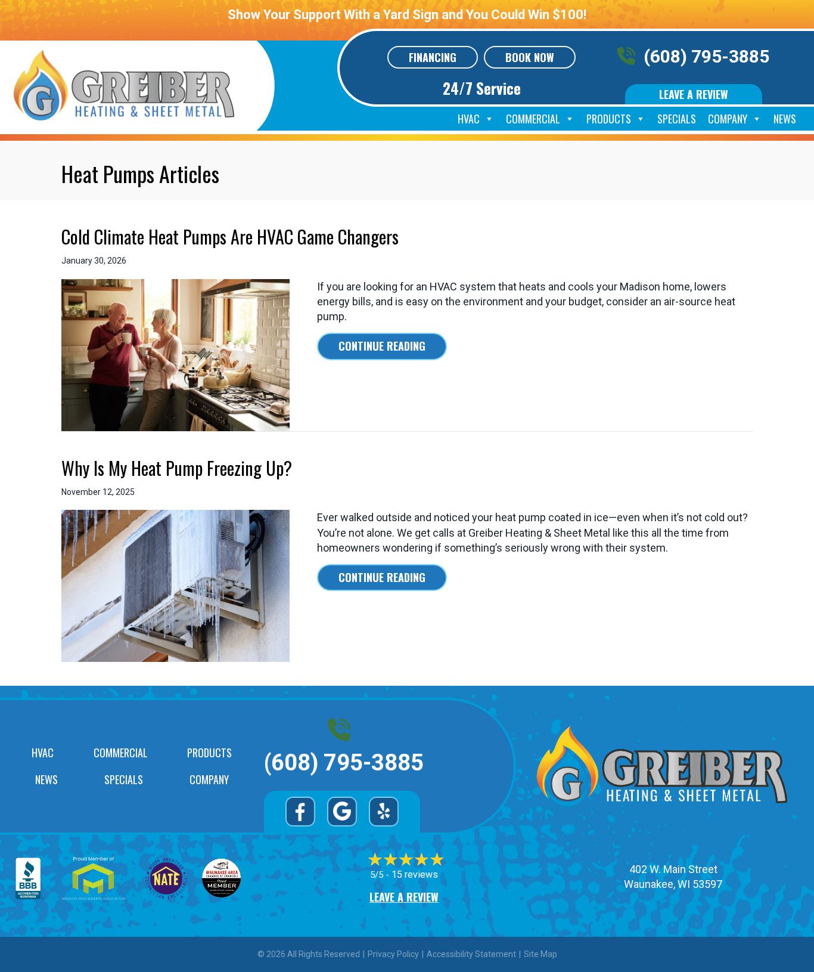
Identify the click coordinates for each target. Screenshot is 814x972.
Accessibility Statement (471, 954)
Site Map (540, 954)
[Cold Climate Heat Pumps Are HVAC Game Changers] (175, 354)
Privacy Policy (393, 954)
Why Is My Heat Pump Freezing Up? (176, 467)
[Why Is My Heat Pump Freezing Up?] (175, 585)
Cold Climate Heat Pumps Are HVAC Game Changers (230, 236)
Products (608, 118)
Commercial (533, 118)
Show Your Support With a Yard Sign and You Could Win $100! (407, 14)
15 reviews (415, 874)
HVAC (469, 118)
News (784, 118)
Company (727, 118)
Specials (676, 118)
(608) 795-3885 (706, 56)
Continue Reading (392, 346)
